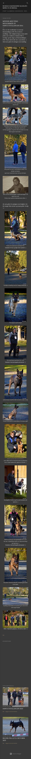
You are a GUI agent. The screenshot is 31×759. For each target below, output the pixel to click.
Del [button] (3, 635)
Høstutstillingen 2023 (13, 709)
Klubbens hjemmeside (15, 11)
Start (4, 11)
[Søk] (27, 2)
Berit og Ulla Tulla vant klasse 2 (15, 458)
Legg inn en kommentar (11, 711)
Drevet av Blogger (16, 753)
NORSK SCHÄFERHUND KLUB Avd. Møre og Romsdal (15, 7)
